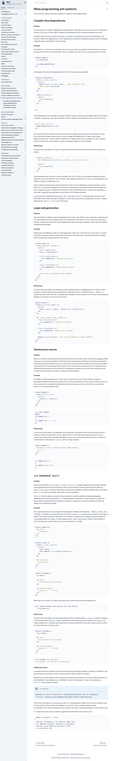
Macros (3, 117)
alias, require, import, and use (10, 51)
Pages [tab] (3, 7)
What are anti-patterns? (8, 88)
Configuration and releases (9, 149)
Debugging (4, 76)
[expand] (25, 12)
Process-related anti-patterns (10, 95)
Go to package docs (63, 754)
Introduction (5, 20)
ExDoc (60, 757)
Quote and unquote (7, 114)
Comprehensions (6, 61)
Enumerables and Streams (9, 44)
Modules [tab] (11, 7)
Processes (4, 47)
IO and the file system (8, 49)
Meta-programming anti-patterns (11, 98)
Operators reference (7, 165)
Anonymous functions (8, 32)
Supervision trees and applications (11, 132)
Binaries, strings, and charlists (10, 34)
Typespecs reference (7, 172)
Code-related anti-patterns (9, 90)
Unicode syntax (6, 175)
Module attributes (7, 54)
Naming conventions (7, 163)
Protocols (4, 59)
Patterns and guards (7, 168)
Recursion (4, 42)
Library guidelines (6, 160)
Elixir (8, 2)
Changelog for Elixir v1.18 (9, 14)
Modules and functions (8, 39)
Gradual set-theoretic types (9, 158)
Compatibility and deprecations (11, 155)
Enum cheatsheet (6, 82)
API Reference (5, 11)
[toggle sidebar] (24, 2)
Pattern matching (6, 27)
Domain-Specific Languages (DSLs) (12, 119)
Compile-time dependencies (11, 101)
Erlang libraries (6, 73)
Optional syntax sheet (8, 71)
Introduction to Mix (7, 125)
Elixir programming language (81, 757)
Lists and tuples (6, 25)
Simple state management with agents (12, 128)
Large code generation (10, 103)
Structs (3, 56)
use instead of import (9, 107)
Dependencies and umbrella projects (12, 140)
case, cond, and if (6, 30)
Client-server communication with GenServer (12, 130)
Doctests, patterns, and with (10, 144)
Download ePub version (77, 754)
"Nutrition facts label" (59, 703)
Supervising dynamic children (10, 135)
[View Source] (107, 8)
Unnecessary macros (9, 105)
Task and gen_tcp (6, 142)
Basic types (4, 22)
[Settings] (107, 3)
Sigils (2, 63)
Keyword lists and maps (8, 37)
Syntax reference (6, 170)
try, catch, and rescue (7, 66)
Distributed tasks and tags (9, 147)
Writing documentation (8, 68)
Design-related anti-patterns (10, 93)
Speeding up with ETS (7, 137)
